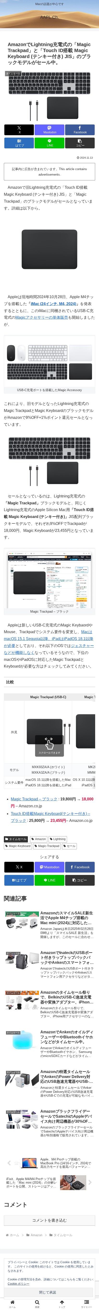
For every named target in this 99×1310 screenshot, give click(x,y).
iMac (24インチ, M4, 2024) (53, 304)
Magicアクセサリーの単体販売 (41, 317)
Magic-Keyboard (20, 846)
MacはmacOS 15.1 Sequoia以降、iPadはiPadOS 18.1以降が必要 (48, 639)
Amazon (40, 839)
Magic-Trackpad (48, 846)
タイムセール (17, 839)
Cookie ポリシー (18, 1283)
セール (71, 846)
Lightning (59, 839)
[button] (80, 143)
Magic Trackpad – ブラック (34, 799)
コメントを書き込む (49, 1220)
